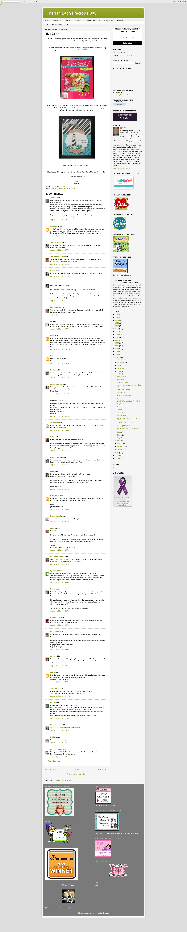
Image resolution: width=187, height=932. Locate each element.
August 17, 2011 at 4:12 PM (59, 742)
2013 (117, 351)
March (119, 443)
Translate (129, 55)
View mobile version (76, 774)
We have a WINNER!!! (124, 382)
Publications (78, 21)
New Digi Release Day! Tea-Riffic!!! (129, 401)
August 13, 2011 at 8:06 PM (59, 301)
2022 (117, 326)
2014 (117, 349)
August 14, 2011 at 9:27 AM (59, 465)
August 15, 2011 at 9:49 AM (59, 682)
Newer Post (50, 769)
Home (47, 21)
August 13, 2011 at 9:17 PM (59, 329)
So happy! (120, 373)
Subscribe (127, 43)
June (119, 435)
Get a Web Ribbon (122, 503)
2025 (117, 317)
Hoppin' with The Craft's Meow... (128, 428)
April (119, 440)
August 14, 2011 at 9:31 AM (59, 489)
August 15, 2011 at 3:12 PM (59, 718)
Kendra (53, 271)
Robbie (53, 737)
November (121, 362)
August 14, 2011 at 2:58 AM (59, 430)
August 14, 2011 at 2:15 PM (59, 550)
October (120, 365)
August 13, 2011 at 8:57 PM (59, 315)
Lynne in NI (54, 571)
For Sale (67, 21)
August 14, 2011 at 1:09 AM (59, 416)
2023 (117, 323)
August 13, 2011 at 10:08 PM (60, 349)
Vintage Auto (121, 412)
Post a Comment (54, 761)
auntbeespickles (56, 384)
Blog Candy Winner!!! (124, 395)
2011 (117, 357)
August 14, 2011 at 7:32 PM (59, 611)
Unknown (53, 226)
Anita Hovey (54, 688)
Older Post (103, 769)
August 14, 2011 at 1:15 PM (59, 509)
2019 (117, 334)
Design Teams (108, 21)
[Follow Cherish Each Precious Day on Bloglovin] (119, 106)
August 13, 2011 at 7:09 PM (59, 220)
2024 (117, 320)
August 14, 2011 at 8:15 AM (59, 450)
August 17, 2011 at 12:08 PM (60, 730)
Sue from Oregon (56, 242)
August (119, 371)
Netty (52, 437)
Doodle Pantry (55, 188)
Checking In (121, 392)
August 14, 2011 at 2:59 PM (59, 564)
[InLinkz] (114, 467)
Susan (52, 528)
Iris (51, 321)
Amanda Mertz (55, 457)
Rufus (52, 335)
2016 (117, 343)
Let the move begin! (123, 390)
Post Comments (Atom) (63, 780)
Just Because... (122, 415)
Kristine (53, 370)
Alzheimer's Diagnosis (122, 501)
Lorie (52, 471)
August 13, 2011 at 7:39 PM (59, 264)
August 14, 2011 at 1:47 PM (59, 521)
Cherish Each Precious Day (71, 13)
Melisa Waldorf (55, 725)
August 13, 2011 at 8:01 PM (59, 276)
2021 (117, 329)
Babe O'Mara (55, 496)
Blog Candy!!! (121, 404)
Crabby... (120, 409)
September (121, 368)
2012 (117, 354)
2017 (117, 340)
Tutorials (120, 21)
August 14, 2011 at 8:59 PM (59, 649)
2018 (117, 337)
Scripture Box (121, 376)
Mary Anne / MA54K (57, 556)
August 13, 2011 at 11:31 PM (60, 394)
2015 (117, 346)
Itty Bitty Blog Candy (68, 188)
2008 (117, 458)
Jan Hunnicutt (55, 749)
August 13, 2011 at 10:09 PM (60, 363)
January (120, 449)
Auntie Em (54, 198)
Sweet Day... (121, 379)
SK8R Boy (120, 398)
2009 (117, 455)
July (118, 432)
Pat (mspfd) (54, 307)
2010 (117, 453)
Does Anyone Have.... (124, 426)
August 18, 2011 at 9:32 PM (59, 757)
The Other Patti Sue (57, 256)
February (120, 446)
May (118, 438)
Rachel (52, 589)
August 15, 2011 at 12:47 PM (60, 696)
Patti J (124, 128)
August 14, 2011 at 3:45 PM (59, 582)
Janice (52, 656)
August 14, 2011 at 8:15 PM (59, 625)
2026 (117, 314)
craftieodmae (55, 422)
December (121, 360)
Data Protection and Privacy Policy (57, 24)
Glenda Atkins (55, 617)
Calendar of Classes (93, 21)
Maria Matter (54, 632)
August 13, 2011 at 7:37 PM (59, 250)
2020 (117, 331)
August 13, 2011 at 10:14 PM (60, 377)
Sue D (52, 672)
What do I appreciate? (124, 407)
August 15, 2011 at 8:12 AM (59, 666)
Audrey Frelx (55, 283)
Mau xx (53, 702)
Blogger (105, 913)
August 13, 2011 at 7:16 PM (59, 236)
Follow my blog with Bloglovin (123, 95)
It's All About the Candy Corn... (127, 423)
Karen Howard (55, 516)
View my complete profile (121, 168)
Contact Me (57, 21)
